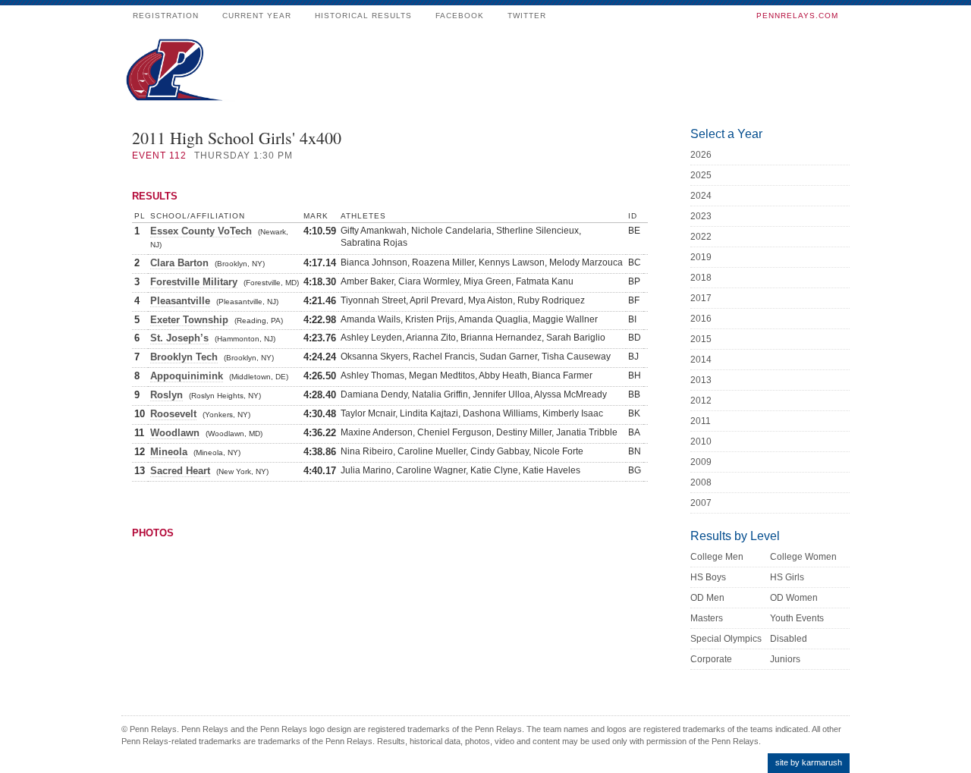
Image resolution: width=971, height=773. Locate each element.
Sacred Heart (180, 470)
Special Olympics (726, 638)
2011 (700, 421)
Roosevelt (173, 413)
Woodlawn (175, 432)
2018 (701, 277)
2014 (701, 359)
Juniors (785, 659)
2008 (701, 482)
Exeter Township (189, 319)
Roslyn (166, 395)
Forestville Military (193, 282)
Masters (706, 618)
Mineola (168, 451)
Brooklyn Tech (184, 357)
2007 (701, 503)
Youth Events (797, 618)
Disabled (788, 638)
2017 (701, 298)
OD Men (707, 597)
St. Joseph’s (179, 338)
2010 (701, 441)
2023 (701, 216)
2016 (701, 318)
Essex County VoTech (201, 231)
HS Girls (787, 577)
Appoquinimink (186, 376)
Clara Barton (179, 263)
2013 (701, 380)
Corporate (711, 659)
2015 (701, 339)
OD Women (794, 597)
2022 (701, 236)
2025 (701, 175)
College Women (803, 556)
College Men (716, 556)
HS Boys (708, 577)
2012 (701, 400)
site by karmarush (808, 762)
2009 (701, 462)
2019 (701, 257)
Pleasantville (180, 300)
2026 (701, 154)
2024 (701, 195)
